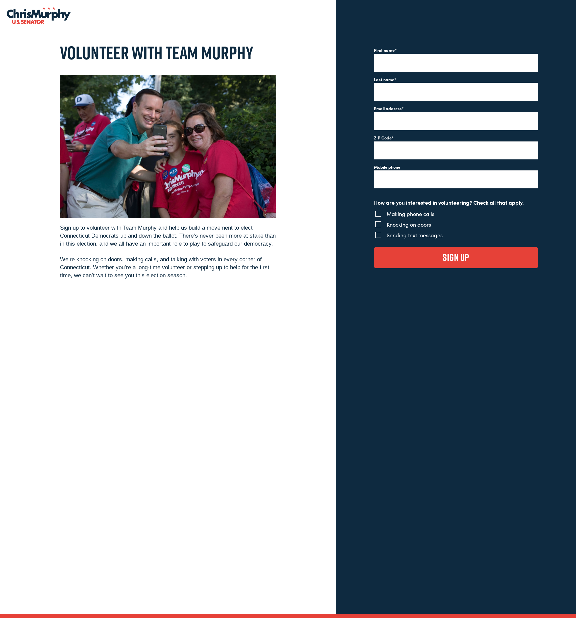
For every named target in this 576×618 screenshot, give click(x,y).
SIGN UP (456, 257)
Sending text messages (415, 235)
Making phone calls (410, 213)
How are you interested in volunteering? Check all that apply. (449, 202)
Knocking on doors (409, 224)
